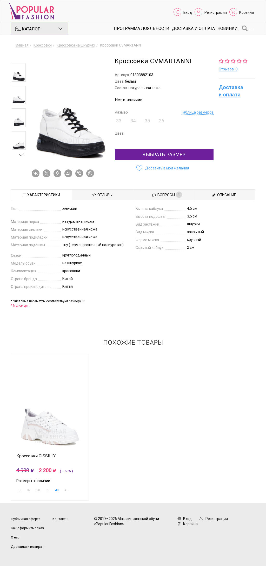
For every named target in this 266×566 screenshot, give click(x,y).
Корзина (246, 12)
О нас (15, 537)
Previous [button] (21, 55)
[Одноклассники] (58, 173)
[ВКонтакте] (37, 173)
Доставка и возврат (27, 547)
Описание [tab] (226, 195)
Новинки (227, 28)
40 (57, 490)
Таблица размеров (197, 112)
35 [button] (147, 120)
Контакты (60, 519)
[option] (18, 72)
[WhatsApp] (91, 173)
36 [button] (161, 120)
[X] (47, 173)
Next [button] (21, 155)
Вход (187, 12)
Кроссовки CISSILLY (36, 456)
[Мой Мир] (69, 173)
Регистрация (215, 12)
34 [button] (133, 120)
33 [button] (118, 120)
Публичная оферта (26, 519)
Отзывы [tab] (104, 195)
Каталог (30, 29)
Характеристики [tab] (43, 195)
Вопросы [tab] (168, 195)
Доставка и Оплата (193, 28)
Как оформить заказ (27, 528)
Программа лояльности (141, 28)
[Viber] (80, 173)
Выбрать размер (164, 154)
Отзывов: (228, 69)
